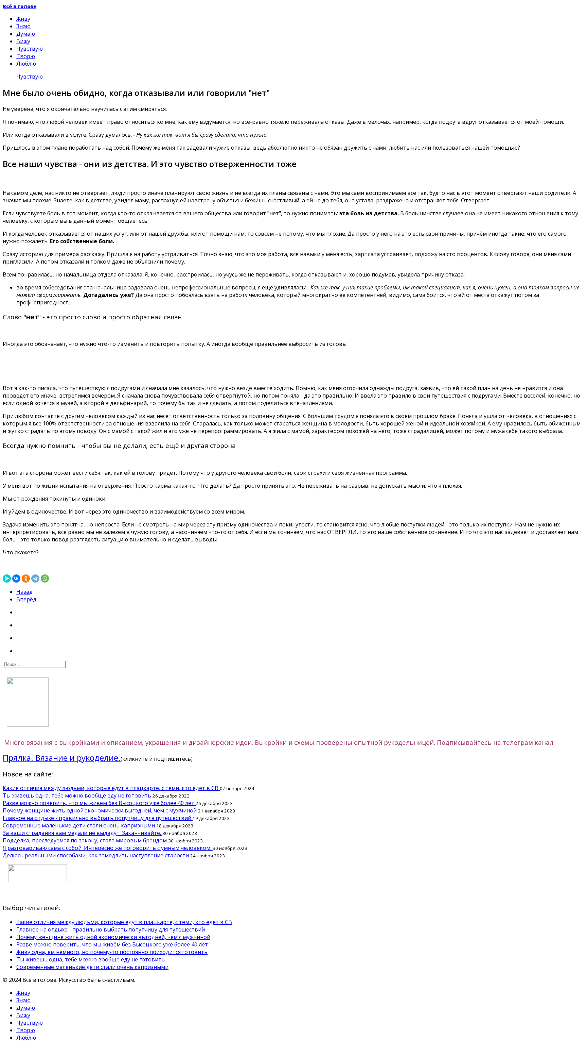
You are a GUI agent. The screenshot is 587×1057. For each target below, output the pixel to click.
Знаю (23, 26)
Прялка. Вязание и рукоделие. (62, 757)
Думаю (25, 33)
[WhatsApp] (45, 578)
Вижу (23, 41)
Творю (25, 56)
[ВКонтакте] (16, 578)
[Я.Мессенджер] (7, 578)
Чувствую (29, 48)
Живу (23, 18)
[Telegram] (35, 578)
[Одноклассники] (26, 578)
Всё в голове (19, 6)
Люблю (26, 63)
